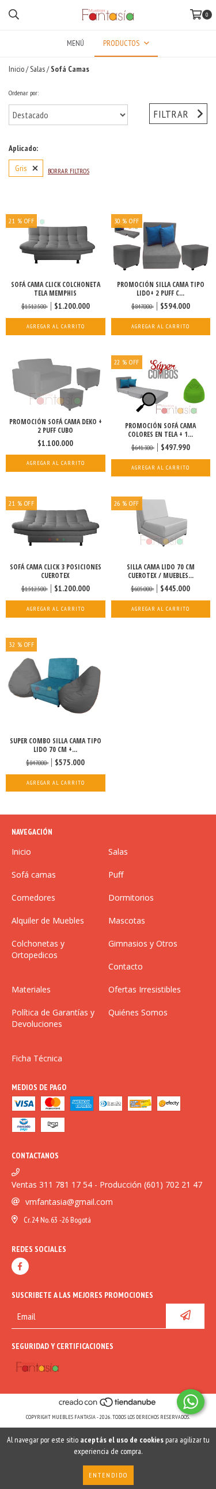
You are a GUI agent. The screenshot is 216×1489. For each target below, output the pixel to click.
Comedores (33, 897)
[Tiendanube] (108, 1405)
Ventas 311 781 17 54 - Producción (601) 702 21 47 (107, 1184)
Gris (20, 168)
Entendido (108, 1475)
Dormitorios (131, 897)
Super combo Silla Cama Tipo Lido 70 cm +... (55, 745)
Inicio (16, 69)
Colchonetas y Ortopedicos (38, 949)
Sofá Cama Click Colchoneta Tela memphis (55, 288)
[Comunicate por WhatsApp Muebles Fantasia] (190, 1401)
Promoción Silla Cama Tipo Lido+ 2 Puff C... (160, 288)
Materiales (31, 989)
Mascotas (126, 920)
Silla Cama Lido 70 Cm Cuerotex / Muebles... (161, 571)
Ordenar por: (24, 92)
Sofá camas (34, 874)
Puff (115, 874)
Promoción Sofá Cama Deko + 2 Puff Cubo (55, 426)
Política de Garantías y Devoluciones (53, 1018)
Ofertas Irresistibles (144, 989)
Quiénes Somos (138, 1012)
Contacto (125, 966)
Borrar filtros (68, 170)
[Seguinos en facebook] (20, 1266)
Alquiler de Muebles (48, 920)
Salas (37, 69)
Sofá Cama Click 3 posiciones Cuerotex (55, 571)
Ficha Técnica (37, 1058)
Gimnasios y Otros (142, 943)
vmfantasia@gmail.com (69, 1201)
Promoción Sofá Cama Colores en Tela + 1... (160, 430)
